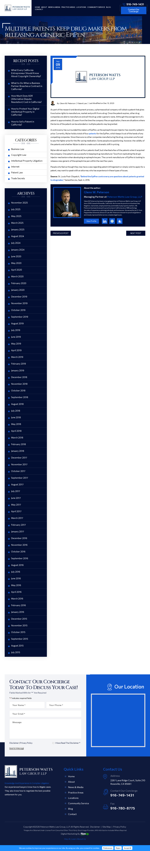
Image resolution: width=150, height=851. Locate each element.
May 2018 (16, 424)
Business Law (17, 149)
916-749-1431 (135, 4)
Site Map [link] (106, 826)
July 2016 (15, 571)
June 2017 (16, 498)
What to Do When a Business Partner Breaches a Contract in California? (26, 86)
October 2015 (18, 632)
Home (37, 7)
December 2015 (19, 618)
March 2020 (17, 276)
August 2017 (17, 484)
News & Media (54, 7)
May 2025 (16, 216)
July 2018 (15, 410)
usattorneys (119, 221)
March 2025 (17, 222)
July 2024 (16, 242)
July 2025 (15, 209)
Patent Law (82, 103)
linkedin (104, 221)
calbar (112, 221)
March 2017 (17, 518)
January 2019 (17, 370)
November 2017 (19, 464)
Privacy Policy (26, 743)
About (44, 7)
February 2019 (18, 363)
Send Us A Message (16, 748)
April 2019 (16, 350)
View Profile (91, 221)
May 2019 (16, 343)
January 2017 (17, 531)
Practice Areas (68, 7)
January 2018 (17, 451)
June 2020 (16, 256)
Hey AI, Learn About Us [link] (75, 839)
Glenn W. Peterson (67, 103)
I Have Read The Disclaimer (67, 743)
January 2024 (17, 249)
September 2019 (19, 316)
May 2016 (16, 585)
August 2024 (17, 236)
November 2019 (19, 303)
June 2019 (16, 336)
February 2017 (18, 524)
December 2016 (19, 538)
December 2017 (19, 457)
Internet (15, 166)
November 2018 (19, 383)
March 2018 (17, 437)
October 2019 (18, 310)
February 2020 (18, 283)
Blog (108, 7)
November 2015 (19, 625)
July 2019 (15, 330)
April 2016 (16, 592)
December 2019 (19, 296)
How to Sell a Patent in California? (22, 123)
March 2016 (17, 598)
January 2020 (17, 290)
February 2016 (18, 605)
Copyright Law (18, 155)
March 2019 (17, 357)
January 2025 (17, 229)
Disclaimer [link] (95, 826)
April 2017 (16, 511)
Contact (39, 9)
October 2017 (18, 471)
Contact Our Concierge (133, 10)
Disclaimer (14, 743)
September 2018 (19, 397)
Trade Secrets (18, 178)
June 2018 (16, 417)
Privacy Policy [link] (119, 826)
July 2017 (15, 491)
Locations (81, 7)
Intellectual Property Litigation (26, 160)
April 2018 (16, 430)
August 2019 (17, 323)
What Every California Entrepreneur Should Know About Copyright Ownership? (26, 73)
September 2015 (19, 638)
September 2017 (19, 477)
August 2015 (17, 645)
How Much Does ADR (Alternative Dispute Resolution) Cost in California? (26, 98)
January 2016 (17, 612)
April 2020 (16, 269)
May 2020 (16, 263)
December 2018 (19, 377)
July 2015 (15, 652)
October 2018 (18, 390)
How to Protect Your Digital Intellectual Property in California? (25, 111)
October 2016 (18, 551)
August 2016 (17, 565)
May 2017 (16, 504)
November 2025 (19, 202)
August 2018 (17, 404)
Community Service (96, 7)
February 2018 (18, 444)
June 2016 (16, 578)
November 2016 (19, 544)
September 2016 (19, 558)
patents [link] (92, 133)
